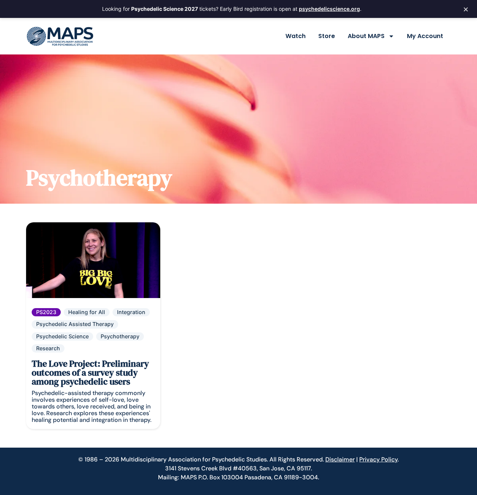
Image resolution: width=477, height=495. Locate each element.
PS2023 (46, 312)
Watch (295, 36)
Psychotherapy (120, 336)
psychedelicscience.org (329, 9)
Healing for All (86, 312)
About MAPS (366, 36)
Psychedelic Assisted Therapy (75, 324)
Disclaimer (340, 459)
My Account (425, 36)
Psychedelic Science (62, 336)
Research (48, 348)
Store (326, 36)
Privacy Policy (378, 459)
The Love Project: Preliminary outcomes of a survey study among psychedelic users (90, 372)
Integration (131, 312)
